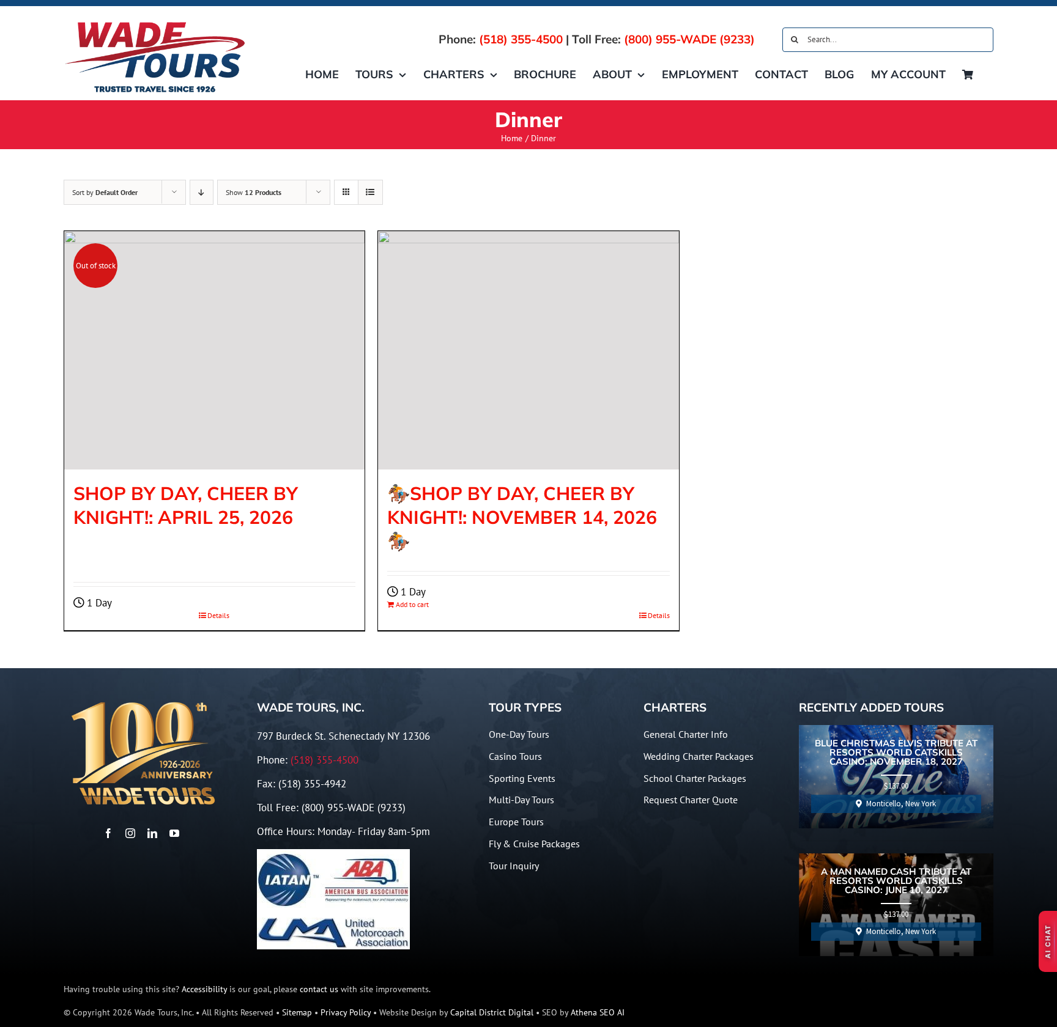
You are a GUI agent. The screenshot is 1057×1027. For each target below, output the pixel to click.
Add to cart (412, 604)
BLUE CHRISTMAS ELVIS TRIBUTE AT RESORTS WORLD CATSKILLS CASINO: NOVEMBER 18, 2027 (896, 752)
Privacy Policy (346, 1012)
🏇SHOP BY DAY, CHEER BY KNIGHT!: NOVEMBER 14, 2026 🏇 (522, 517)
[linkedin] (152, 833)
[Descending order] (201, 192)
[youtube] (174, 833)
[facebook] (108, 833)
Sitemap (297, 1012)
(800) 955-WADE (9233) (689, 39)
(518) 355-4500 (521, 39)
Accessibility (204, 989)
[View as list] (370, 192)
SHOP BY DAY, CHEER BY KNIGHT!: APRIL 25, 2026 (185, 505)
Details (218, 615)
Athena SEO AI (598, 1012)
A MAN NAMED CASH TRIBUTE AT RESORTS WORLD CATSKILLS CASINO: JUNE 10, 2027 (896, 881)
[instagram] (130, 833)
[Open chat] (1048, 941)
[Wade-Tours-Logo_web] (155, 23)
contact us (319, 989)
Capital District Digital (491, 1012)
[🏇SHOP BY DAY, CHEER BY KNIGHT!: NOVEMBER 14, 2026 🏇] (528, 350)
